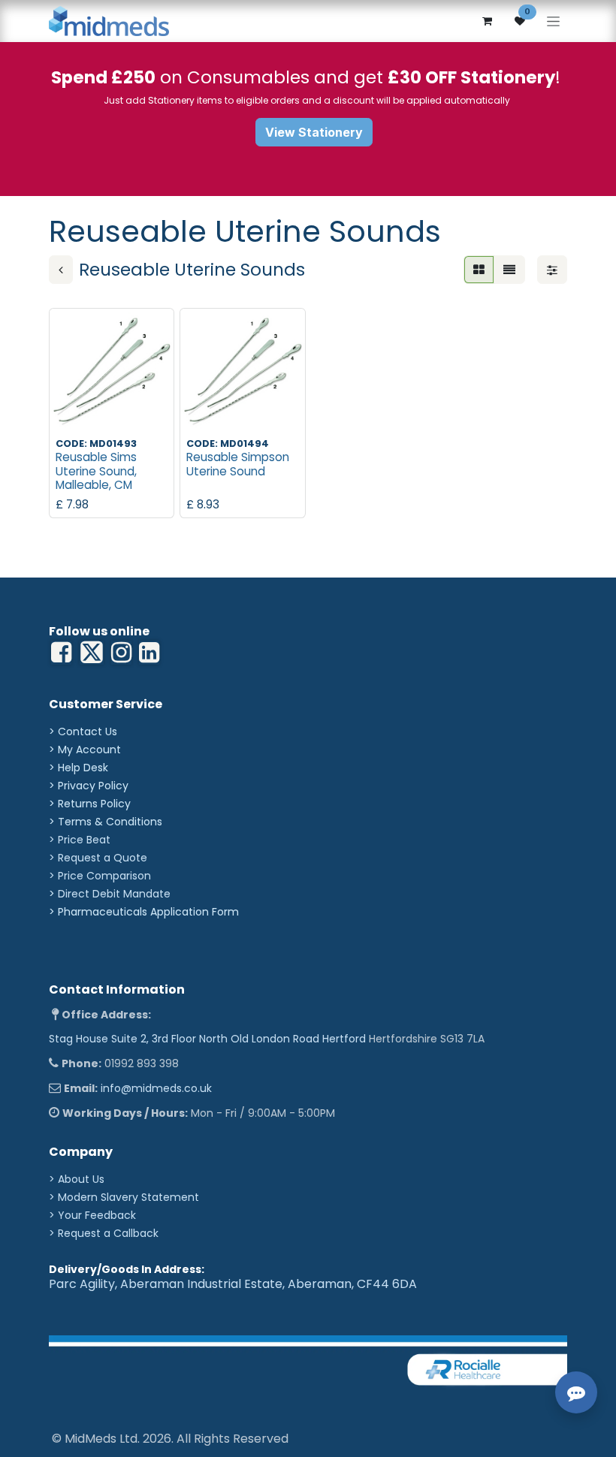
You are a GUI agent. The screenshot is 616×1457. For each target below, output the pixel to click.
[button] (73, 413)
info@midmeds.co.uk (156, 1088)
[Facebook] (61, 653)
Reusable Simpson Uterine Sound (237, 463)
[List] (509, 269)
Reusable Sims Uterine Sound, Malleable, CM (96, 470)
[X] (92, 653)
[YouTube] (149, 653)
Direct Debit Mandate (114, 893)
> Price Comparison (100, 875)
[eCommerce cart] (486, 21)
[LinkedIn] (121, 653)
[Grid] (479, 269)
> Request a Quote (98, 857)
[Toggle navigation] (553, 21)
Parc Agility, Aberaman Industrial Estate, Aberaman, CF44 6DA (233, 1284)
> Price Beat (79, 839)
